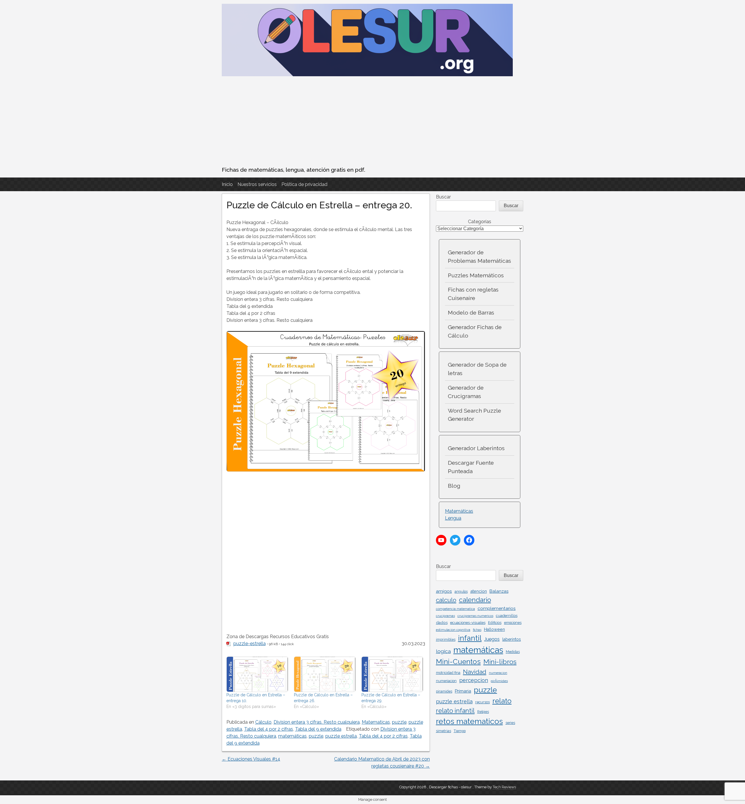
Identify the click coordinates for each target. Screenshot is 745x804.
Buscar (443, 197)
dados (442, 622)
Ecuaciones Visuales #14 (251, 759)
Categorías (479, 221)
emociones (513, 623)
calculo (446, 600)
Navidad (474, 671)
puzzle (399, 722)
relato (502, 701)
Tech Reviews (504, 787)
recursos (482, 702)
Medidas (513, 652)
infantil (470, 638)
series (510, 723)
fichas (477, 629)
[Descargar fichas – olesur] (367, 74)
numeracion (498, 673)
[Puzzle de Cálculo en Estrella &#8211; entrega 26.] (325, 674)
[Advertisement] (373, 122)
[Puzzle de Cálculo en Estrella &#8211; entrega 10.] (257, 674)
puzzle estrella (341, 736)
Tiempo (460, 731)
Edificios (494, 622)
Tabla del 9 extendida (318, 729)
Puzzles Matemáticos (476, 275)
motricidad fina (448, 672)
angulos (461, 592)
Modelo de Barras (471, 312)
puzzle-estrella (249, 643)
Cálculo (263, 722)
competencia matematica (455, 608)
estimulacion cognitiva (453, 629)
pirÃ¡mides (499, 681)
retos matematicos (469, 721)
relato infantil (455, 710)
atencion (478, 591)
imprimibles (445, 639)
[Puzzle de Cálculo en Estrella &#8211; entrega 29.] (392, 674)
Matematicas (376, 722)
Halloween (494, 629)
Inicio (227, 184)
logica (443, 651)
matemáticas (292, 736)
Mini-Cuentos (458, 661)
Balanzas (498, 591)
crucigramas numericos (475, 615)
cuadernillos (506, 615)
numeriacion (446, 681)
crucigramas (445, 615)
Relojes (483, 712)
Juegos (492, 639)
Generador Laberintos (476, 448)
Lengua (453, 518)
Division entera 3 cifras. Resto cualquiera (317, 722)
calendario (475, 600)
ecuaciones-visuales (467, 622)
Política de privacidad (304, 184)
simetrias (443, 731)
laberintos (511, 639)
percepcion (473, 680)
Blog (454, 485)
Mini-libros (500, 661)
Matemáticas (459, 511)
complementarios (497, 608)
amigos (444, 591)
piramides (444, 691)
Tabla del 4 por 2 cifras (268, 729)
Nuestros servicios (257, 184)
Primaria (463, 691)
